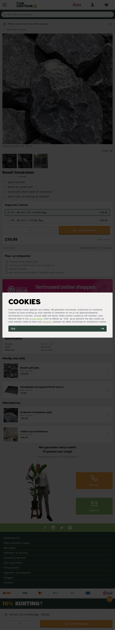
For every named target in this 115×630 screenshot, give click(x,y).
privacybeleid (36, 318)
